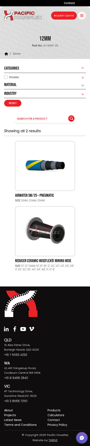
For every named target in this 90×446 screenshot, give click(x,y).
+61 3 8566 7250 (15, 401)
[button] (82, 438)
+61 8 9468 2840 (16, 378)
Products (54, 410)
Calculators (56, 415)
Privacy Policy (57, 425)
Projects (10, 415)
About (8, 410)
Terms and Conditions (20, 425)
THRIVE (53, 440)
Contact (69, 3)
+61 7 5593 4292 (15, 355)
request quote (64, 15)
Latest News (13, 420)
